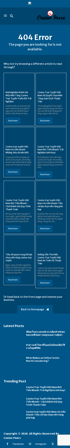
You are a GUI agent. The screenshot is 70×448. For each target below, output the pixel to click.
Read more (13, 121)
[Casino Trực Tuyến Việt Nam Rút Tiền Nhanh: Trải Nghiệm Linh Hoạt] (51, 135)
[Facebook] (7, 444)
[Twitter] (53, 444)
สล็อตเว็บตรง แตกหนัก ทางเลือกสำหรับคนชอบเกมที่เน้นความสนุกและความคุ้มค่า (45, 333)
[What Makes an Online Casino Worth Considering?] (13, 359)
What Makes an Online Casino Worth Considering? (42, 359)
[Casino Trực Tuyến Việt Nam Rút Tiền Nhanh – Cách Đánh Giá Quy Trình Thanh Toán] (19, 189)
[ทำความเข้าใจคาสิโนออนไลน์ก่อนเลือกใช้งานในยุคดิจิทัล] (13, 346)
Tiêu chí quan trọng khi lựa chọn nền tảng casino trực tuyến (19, 257)
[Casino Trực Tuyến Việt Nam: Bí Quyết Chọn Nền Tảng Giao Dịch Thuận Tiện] (51, 81)
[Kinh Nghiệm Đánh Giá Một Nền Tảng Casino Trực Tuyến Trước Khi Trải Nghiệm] (19, 81)
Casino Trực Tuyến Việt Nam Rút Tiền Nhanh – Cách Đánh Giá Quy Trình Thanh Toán (44, 401)
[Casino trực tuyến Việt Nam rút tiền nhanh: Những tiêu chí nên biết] (19, 135)
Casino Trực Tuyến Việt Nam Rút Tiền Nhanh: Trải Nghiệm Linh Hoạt (51, 149)
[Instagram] (30, 444)
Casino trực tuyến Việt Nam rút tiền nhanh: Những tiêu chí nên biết (17, 149)
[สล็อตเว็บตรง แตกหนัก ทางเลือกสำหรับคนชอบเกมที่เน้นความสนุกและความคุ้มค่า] (13, 333)
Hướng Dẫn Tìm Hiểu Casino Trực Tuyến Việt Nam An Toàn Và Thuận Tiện (49, 259)
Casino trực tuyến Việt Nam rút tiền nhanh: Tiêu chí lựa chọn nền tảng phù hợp (46, 414)
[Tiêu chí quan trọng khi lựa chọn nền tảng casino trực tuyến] (19, 243)
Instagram (40, 443)
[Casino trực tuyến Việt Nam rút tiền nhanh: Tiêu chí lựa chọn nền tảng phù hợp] (51, 189)
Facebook (18, 443)
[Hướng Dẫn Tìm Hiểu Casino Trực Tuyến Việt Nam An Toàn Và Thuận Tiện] (51, 243)
